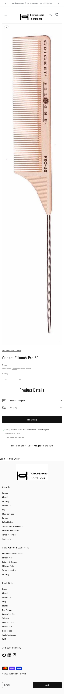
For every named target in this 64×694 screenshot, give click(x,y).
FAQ (3, 509)
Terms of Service (9, 534)
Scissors (5, 618)
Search (5, 493)
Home (4, 589)
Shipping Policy (8, 566)
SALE (4, 639)
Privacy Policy (7, 557)
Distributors (7, 630)
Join (47, 685)
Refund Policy (7, 522)
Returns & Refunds (9, 562)
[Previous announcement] (5, 3)
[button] (6, 14)
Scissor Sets (7, 626)
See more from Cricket (11, 350)
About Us (5, 497)
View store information (15, 437)
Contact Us (6, 505)
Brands (5, 605)
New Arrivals (7, 610)
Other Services (8, 514)
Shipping (14, 368)
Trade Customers (9, 635)
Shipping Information (10, 530)
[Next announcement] (58, 3)
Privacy (5, 518)
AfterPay (5, 501)
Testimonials (7, 539)
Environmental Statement (12, 553)
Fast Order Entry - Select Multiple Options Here (32, 445)
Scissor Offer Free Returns (13, 526)
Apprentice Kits (8, 614)
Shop (4, 601)
